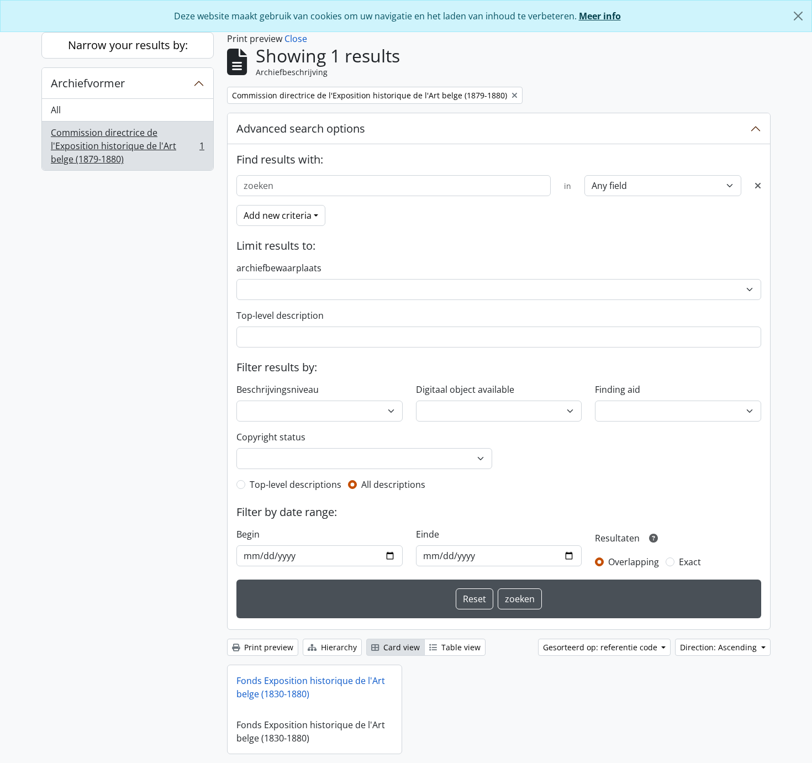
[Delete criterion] (758, 185)
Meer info (600, 16)
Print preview (267, 647)
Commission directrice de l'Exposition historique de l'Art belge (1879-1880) (127, 146)
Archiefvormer (88, 83)
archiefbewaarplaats (278, 268)
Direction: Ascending (719, 647)
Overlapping (633, 562)
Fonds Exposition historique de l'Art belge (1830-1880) (310, 687)
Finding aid (617, 389)
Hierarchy (338, 647)
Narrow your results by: (128, 45)
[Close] (798, 16)
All (56, 110)
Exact (690, 562)
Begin (248, 534)
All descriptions (393, 484)
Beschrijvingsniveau (277, 389)
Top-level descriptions (295, 484)
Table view (460, 647)
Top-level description (280, 315)
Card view (400, 647)
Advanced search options (300, 128)
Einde (427, 534)
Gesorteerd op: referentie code (601, 647)
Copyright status (270, 437)
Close (295, 39)
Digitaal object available (465, 389)
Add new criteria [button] (278, 215)
